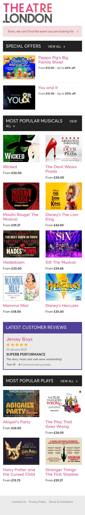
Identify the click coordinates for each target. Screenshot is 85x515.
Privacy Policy (37, 502)
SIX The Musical (60, 262)
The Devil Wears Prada (60, 169)
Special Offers (34, 46)
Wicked (10, 166)
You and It (48, 87)
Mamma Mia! (15, 305)
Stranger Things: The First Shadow (61, 472)
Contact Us (19, 502)
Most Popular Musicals (41, 123)
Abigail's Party (16, 421)
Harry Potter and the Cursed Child (19, 472)
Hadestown (14, 262)
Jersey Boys (19, 339)
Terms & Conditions (61, 502)
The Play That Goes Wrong (58, 424)
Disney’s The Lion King (61, 217)
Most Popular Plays (40, 380)
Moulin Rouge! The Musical (20, 217)
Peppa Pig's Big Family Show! (53, 60)
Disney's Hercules (61, 305)
